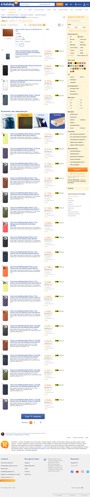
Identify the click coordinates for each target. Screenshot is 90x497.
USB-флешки (71, 208)
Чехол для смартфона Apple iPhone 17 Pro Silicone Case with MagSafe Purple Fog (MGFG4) (25, 297)
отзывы (44, 447)
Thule (81, 47)
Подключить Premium (7, 480)
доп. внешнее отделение (77, 134)
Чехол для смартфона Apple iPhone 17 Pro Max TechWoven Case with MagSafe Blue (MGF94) (25, 356)
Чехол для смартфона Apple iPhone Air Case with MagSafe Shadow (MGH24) (25, 66)
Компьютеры (12, 9)
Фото (19, 9)
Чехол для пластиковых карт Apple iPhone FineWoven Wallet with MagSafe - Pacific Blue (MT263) (28, 52)
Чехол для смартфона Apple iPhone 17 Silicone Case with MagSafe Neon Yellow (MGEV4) (25, 134)
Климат (49, 9)
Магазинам (4, 468)
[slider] (70, 31)
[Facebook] (72, 471)
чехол (81, 77)
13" (71, 102)
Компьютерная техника (13, 15)
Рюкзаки (70, 198)
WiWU (81, 53)
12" (81, 100)
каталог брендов (51, 448)
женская (72, 91)
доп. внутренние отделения (78, 137)
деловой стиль (74, 88)
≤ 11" (71, 100)
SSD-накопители (72, 215)
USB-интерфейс (74, 164)
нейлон (72, 120)
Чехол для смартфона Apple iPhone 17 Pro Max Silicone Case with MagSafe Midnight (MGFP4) (25, 385)
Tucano (72, 53)
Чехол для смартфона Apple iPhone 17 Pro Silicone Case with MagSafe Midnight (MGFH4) (24, 252)
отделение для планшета (77, 139)
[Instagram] (82, 471)
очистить (12, 21)
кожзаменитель (74, 125)
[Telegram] (87, 471)
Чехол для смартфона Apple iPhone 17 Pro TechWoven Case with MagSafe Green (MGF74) (24, 208)
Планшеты (70, 204)
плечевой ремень (75, 151)
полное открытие (75, 159)
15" (71, 105)
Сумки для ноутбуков (40, 15)
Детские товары (63, 9)
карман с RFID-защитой (77, 145)
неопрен (82, 120)
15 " (17, 44)
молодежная (74, 94)
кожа (71, 128)
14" (81, 102)
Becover (72, 39)
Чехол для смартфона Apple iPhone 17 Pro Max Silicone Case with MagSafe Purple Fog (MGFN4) (25, 400)
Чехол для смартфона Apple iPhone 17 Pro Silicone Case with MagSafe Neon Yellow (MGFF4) (25, 282)
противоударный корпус (77, 162)
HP (71, 42)
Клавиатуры (71, 200)
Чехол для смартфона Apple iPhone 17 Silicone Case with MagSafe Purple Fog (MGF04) (25, 149)
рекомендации (33, 448)
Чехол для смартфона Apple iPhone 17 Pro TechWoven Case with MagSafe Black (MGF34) (24, 193)
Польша (27, 471)
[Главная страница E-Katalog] (9, 4)
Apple (3, 21)
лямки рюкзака (74, 154)
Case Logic (83, 39)
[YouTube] (77, 472)
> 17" (81, 108)
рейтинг (21, 448)
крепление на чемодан (76, 156)
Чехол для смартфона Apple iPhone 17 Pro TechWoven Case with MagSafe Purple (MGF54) (25, 164)
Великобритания (30, 465)
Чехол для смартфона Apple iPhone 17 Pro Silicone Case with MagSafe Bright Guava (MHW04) (23, 223)
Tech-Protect (73, 47)
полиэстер (73, 117)
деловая (18, 33)
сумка (72, 77)
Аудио (30, 9)
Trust (81, 50)
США (26, 468)
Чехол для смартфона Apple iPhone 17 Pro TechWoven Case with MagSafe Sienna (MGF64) (25, 178)
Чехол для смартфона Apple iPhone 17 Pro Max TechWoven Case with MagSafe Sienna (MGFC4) (25, 341)
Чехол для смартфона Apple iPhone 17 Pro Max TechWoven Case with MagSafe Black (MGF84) (25, 326)
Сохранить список (26, 21)
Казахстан (28, 474)
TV (25, 9)
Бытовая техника (39, 9)
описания (21, 447)
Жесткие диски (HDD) (73, 212)
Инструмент (78, 9)
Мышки (69, 210)
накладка (73, 79)
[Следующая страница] (40, 422)
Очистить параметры (78, 173)
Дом (54, 9)
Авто (71, 9)
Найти (60, 4)
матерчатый (73, 114)
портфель (73, 82)
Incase (82, 42)
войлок (72, 122)
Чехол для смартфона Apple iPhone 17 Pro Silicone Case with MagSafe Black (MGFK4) (23, 238)
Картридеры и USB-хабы (74, 213)
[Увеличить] (8, 33)
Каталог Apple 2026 (73, 180)
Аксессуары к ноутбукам (27, 15)
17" (71, 108)
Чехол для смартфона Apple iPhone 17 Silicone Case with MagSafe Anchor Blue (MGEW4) (25, 96)
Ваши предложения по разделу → (38, 433)
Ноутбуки (70, 202)
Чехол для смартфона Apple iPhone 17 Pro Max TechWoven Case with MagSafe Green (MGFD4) (25, 370)
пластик (82, 128)
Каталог (3, 15)
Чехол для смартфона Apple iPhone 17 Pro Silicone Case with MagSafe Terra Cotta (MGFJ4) (25, 311)
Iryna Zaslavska (9, 434)
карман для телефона (76, 142)
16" (81, 105)
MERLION (72, 45)
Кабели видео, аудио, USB (74, 206)
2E (71, 36)
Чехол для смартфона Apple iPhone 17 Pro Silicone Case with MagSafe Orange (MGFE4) (24, 267)
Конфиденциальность (7, 471)
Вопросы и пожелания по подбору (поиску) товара (76, 177)
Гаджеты (3, 9)
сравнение (47, 445)
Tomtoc (72, 50)
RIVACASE (83, 45)
